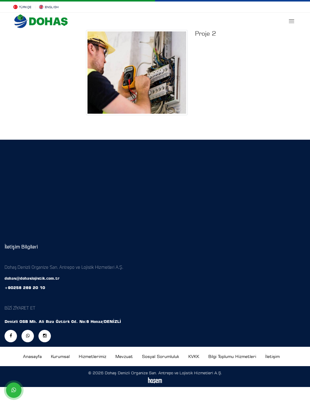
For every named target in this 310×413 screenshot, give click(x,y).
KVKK (193, 356)
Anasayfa (32, 356)
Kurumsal (60, 356)
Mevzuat (124, 356)
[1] (291, 21)
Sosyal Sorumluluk (160, 356)
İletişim (272, 356)
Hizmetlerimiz (92, 356)
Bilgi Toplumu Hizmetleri (232, 356)
